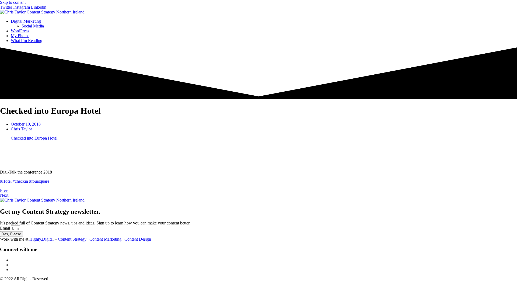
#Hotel (6, 181)
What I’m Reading (26, 40)
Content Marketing (105, 239)
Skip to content (13, 2)
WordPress (20, 31)
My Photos (20, 35)
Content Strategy (72, 239)
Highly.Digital (41, 239)
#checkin (20, 181)
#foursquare (39, 181)
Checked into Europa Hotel (34, 138)
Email (5, 228)
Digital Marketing (26, 21)
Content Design (137, 239)
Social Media (33, 26)
